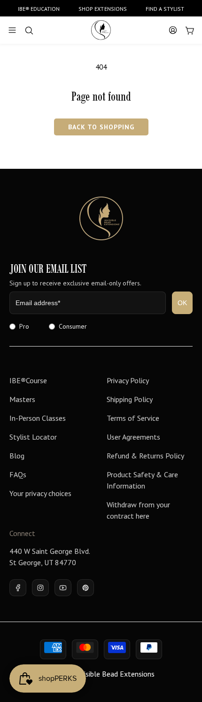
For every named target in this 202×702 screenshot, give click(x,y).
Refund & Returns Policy (145, 455)
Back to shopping (101, 127)
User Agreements (133, 437)
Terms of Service (133, 418)
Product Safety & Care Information (142, 480)
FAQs (17, 474)
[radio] (19, 326)
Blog (16, 455)
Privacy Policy (128, 380)
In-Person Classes (37, 418)
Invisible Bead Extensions (114, 673)
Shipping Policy (130, 399)
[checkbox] (101, 326)
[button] (12, 30)
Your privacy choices (40, 493)
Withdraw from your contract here (138, 510)
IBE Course (28, 380)
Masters (22, 399)
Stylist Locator (33, 437)
